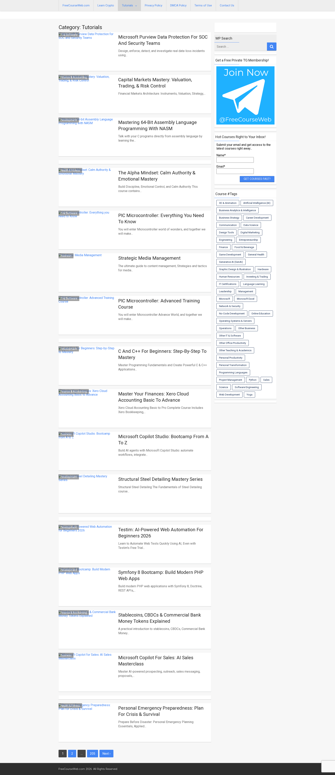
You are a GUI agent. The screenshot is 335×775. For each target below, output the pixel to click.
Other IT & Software (230, 335)
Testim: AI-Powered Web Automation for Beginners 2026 (160, 532)
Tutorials (127, 5)
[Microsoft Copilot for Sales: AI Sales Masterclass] (87, 677)
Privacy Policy (153, 5)
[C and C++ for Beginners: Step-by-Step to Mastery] (87, 370)
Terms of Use (203, 5)
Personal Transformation (233, 365)
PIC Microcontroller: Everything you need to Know (161, 218)
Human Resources (229, 276)
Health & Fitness (70, 170)
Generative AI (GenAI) (231, 261)
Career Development (257, 217)
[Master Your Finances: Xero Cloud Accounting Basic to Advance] (87, 413)
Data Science (250, 225)
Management (245, 291)
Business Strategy (229, 217)
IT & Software (68, 34)
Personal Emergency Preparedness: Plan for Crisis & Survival (161, 711)
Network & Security (229, 306)
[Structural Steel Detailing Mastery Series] (87, 498)
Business (66, 255)
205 (92, 753)
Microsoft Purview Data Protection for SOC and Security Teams (163, 40)
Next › (106, 753)
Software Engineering (247, 387)
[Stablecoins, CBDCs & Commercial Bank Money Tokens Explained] (87, 634)
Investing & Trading (257, 276)
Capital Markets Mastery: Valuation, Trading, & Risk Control (155, 82)
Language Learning (254, 284)
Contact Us (227, 5)
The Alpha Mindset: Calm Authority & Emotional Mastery (156, 176)
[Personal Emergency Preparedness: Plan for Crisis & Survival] (87, 727)
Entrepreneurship (248, 239)
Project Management (230, 379)
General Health (256, 254)
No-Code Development (232, 313)
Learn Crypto (106, 5)
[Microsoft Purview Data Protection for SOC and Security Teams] (87, 56)
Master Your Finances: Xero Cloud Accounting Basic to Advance (153, 397)
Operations (225, 328)
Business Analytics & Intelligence (237, 210)
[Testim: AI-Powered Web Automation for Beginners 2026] (87, 549)
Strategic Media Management (149, 258)
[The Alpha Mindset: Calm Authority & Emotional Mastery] (87, 192)
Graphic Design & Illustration (235, 269)
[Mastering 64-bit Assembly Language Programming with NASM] (87, 142)
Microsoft (224, 298)
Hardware (263, 269)
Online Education (260, 313)
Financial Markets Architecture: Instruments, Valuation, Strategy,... (161, 93)
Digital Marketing (250, 232)
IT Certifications (227, 284)
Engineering (225, 239)
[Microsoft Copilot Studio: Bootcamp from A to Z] (87, 456)
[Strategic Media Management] (87, 277)
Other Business (246, 328)
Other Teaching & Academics (235, 350)
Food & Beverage (244, 247)
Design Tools (226, 232)
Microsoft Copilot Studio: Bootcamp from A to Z (163, 439)
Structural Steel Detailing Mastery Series (160, 479)
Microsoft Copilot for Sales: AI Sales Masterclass (155, 660)
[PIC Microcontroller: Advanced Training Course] (87, 320)
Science (223, 387)
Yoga (249, 394)
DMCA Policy (178, 5)
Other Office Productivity (232, 343)
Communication (228, 225)
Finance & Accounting (73, 77)
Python (252, 379)
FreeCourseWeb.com (76, 5)
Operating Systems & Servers (235, 320)
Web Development (229, 394)
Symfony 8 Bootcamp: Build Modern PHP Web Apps (160, 575)
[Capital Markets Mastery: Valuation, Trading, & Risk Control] (87, 99)
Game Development (230, 254)
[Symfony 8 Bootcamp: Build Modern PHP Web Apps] (87, 591)
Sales (266, 379)
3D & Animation (228, 203)
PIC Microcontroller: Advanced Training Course (159, 304)
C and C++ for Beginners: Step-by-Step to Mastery (162, 354)
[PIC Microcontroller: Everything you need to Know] (87, 235)
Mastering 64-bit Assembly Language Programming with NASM (157, 125)
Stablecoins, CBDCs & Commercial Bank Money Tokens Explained (159, 618)
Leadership (225, 291)
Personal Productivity (230, 357)
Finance (223, 247)
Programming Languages (233, 372)
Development (68, 120)
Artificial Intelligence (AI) (256, 203)
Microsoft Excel (245, 298)
